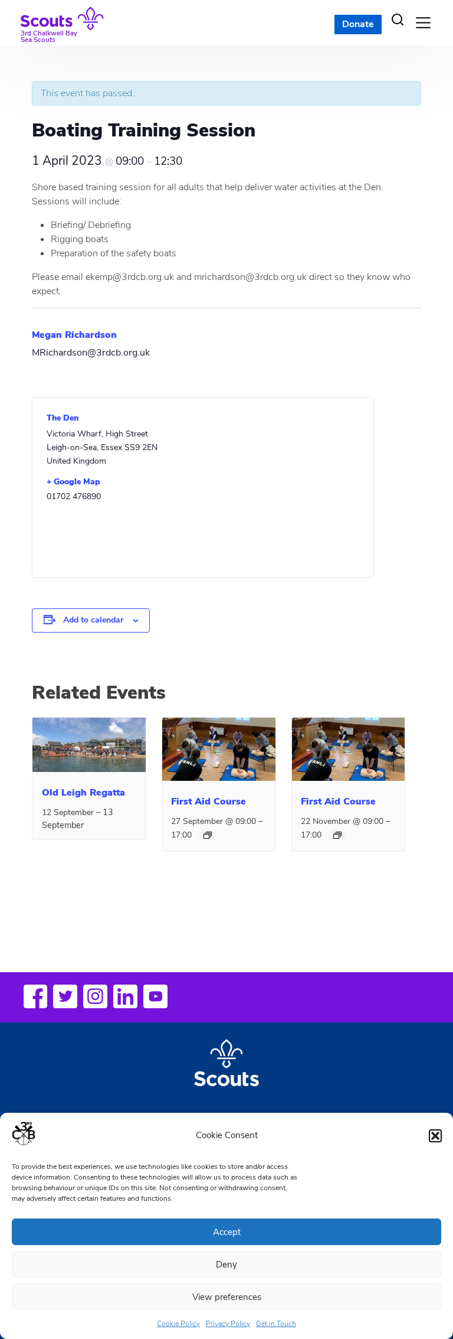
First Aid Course (208, 801)
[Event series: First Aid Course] (207, 835)
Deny (226, 1264)
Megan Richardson (74, 334)
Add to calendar (93, 619)
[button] (435, 1136)
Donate (358, 24)
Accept (227, 1232)
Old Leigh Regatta (83, 792)
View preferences (226, 1297)
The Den (62, 417)
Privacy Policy (228, 1323)
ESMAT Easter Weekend (355, 921)
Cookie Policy (178, 1323)
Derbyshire (70, 921)
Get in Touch (276, 1323)
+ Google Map (73, 481)
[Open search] (397, 19)
